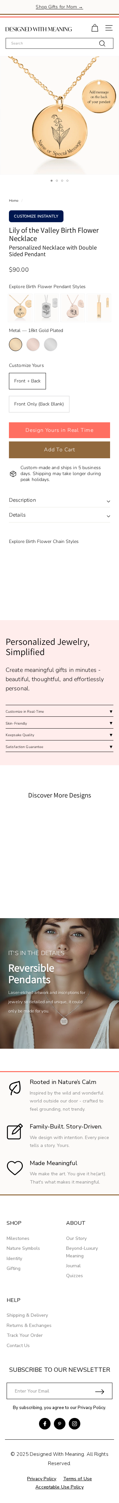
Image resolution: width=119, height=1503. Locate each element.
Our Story (76, 1238)
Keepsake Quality (20, 735)
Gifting (13, 1268)
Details (17, 515)
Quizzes (74, 1276)
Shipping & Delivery (27, 1315)
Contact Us (18, 1345)
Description (22, 500)
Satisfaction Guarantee (24, 746)
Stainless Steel (50, 344)
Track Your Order (25, 1335)
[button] (59, 430)
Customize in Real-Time (25, 711)
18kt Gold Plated (15, 344)
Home (14, 200)
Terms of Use (77, 1479)
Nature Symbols (23, 1248)
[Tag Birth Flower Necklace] (46, 308)
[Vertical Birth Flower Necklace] (99, 308)
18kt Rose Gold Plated (33, 344)
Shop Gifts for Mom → (59, 7)
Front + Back (27, 381)
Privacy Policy (91, 1408)
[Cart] (94, 27)
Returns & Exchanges (29, 1325)
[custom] (45, 1423)
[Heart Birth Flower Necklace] (72, 308)
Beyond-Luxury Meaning (82, 1252)
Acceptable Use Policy (59, 1487)
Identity (14, 1258)
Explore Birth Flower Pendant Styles (47, 287)
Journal (73, 1266)
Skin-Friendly (16, 723)
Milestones (18, 1238)
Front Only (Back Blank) (39, 404)
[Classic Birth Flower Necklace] (20, 308)
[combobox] (59, 43)
